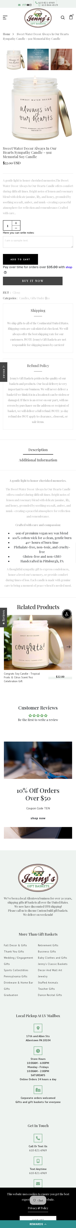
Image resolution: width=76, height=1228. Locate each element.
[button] (38, 1224)
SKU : (7, 292)
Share (4, 374)
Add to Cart (20, 259)
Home (6, 34)
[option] (14, 60)
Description (38, 449)
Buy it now (33, 281)
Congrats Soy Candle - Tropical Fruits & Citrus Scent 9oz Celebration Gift (22, 677)
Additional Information (38, 460)
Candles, (24, 298)
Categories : (10, 298)
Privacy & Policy (38, 1208)
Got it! (38, 1220)
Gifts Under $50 (40, 298)
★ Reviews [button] (3, 617)
